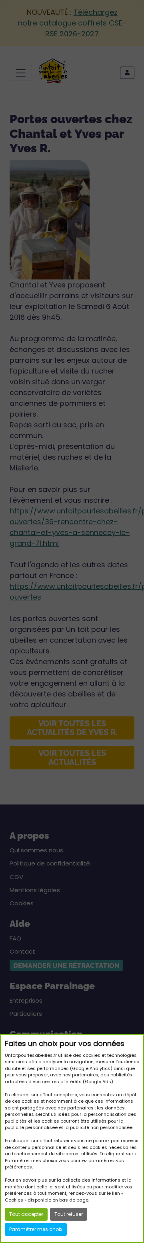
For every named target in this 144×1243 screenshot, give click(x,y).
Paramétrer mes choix (35, 1229)
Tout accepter (26, 1214)
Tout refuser (68, 1214)
